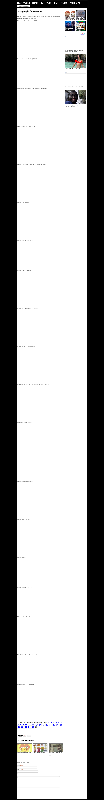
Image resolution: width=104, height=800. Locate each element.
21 (19, 727)
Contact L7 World (81, 795)
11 (30, 725)
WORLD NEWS (75, 3)
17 (50, 725)
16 (47, 725)
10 (26, 725)
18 (54, 725)
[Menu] (85, 3)
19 (57, 725)
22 (22, 727)
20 (61, 725)
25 (33, 727)
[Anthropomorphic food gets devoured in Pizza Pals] (24, 747)
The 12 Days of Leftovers (39, 752)
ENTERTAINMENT (24, 14)
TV (42, 3)
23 (26, 727)
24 (29, 727)
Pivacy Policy (22, 795)
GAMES (48, 3)
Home (18, 14)
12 (33, 725)
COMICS (64, 3)
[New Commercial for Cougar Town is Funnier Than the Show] (56, 747)
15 (44, 725)
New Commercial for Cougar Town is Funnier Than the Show (55, 754)
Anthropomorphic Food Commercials (30, 11)
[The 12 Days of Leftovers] (40, 747)
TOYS (56, 3)
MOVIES (35, 3)
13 (37, 725)
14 (40, 725)
